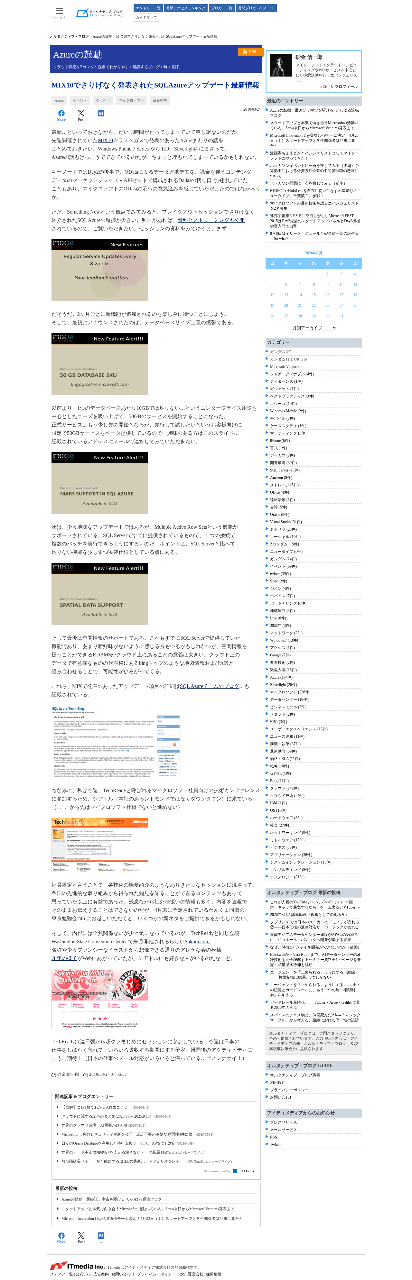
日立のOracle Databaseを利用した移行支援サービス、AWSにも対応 (127, 1143)
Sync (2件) (278, 581)
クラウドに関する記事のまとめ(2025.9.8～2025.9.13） (116, 1116)
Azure (59, 100)
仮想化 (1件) (280, 773)
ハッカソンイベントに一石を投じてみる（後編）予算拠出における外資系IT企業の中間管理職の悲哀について (314, 170)
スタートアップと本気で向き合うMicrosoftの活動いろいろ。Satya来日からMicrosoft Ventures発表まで (147, 1209)
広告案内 (101, 1274)
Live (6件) (278, 618)
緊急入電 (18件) (283, 670)
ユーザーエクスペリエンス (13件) (299, 729)
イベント (80, 100)
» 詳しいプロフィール (339, 86)
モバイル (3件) (282, 418)
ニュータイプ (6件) (286, 551)
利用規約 (278, 1082)
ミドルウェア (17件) (287, 840)
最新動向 (160, 100)
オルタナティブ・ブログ (69, 36)
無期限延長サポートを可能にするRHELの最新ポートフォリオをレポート (146, 1161)
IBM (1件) (278, 803)
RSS (252, 52)
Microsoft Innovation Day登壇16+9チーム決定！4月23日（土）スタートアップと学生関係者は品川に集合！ (152, 1218)
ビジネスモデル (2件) (288, 707)
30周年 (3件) (280, 625)
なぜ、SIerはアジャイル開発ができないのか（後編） (315, 947)
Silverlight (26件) (283, 684)
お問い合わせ (281, 1097)
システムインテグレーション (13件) (301, 862)
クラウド (103, 100)
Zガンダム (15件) (284, 544)
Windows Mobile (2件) (288, 411)
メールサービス (283, 1130)
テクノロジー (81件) (287, 877)
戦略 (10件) (279, 766)
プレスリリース (283, 1122)
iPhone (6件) (280, 440)
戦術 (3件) (278, 721)
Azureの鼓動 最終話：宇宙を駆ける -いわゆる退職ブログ (111, 1199)
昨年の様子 (64, 958)
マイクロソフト (131, 100)
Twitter (275, 1144)
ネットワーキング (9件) (290, 832)
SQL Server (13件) (285, 470)
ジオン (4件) (280, 588)
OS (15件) (278, 810)
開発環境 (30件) (283, 463)
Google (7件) (280, 655)
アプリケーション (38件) (291, 855)
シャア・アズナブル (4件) (292, 374)
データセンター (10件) (289, 699)
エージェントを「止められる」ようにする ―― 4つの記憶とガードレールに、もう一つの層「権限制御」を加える (314, 990)
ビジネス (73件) (283, 847)
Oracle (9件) (279, 514)
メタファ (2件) (282, 714)
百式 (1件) (278, 448)
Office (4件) (279, 492)
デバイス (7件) (282, 596)
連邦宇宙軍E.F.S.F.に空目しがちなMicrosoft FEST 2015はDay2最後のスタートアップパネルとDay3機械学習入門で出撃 (315, 221)
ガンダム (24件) (283, 559)
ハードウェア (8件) (286, 818)
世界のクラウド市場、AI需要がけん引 (103, 1125)
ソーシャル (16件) (285, 537)
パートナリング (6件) (288, 603)
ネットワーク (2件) (286, 633)
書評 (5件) (278, 507)
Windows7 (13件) (284, 640)
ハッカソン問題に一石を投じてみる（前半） (308, 183)
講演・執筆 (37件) (285, 744)
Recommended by (218, 1171)
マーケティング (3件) (288, 433)
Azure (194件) (281, 677)
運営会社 (195, 1274)
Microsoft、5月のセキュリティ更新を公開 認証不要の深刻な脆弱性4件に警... (137, 1134)
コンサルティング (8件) (290, 869)
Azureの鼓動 (102, 36)
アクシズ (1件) (282, 647)
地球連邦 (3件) (282, 610)
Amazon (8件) (281, 477)
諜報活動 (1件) (282, 500)
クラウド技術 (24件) (287, 795)
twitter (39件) (280, 573)
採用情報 (213, 1274)
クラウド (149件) (284, 788)
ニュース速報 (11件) (287, 736)
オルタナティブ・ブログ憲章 (295, 1075)
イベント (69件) (283, 566)
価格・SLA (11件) (285, 758)
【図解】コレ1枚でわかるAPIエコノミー (105, 1107)
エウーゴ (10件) (283, 403)
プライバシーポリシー (289, 1090)
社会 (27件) (279, 825)
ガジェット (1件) (284, 389)
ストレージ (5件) (284, 485)
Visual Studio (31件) (286, 522)
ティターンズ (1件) (286, 381)
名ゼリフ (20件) (283, 529)
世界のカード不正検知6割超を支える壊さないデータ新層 (132, 1152)
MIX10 (105, 140)
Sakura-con (196, 941)
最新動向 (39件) (283, 751)
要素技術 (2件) (282, 662)
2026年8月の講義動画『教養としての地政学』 (309, 914)
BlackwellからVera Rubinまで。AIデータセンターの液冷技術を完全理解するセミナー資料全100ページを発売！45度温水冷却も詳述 (315, 959)
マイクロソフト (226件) (290, 692)
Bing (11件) (279, 781)
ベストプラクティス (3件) (292, 396)
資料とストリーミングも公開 (211, 220)
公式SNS (83, 1274)
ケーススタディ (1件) (288, 426)
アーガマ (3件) (282, 455)
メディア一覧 (61, 1274)
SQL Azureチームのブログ (209, 686)
